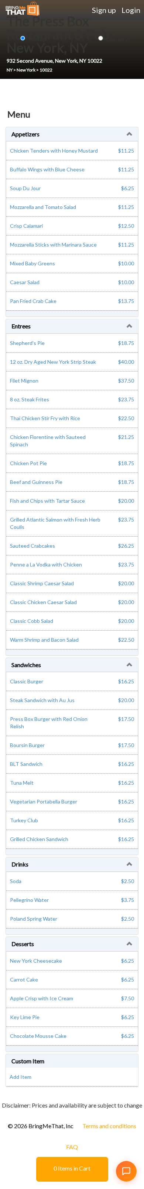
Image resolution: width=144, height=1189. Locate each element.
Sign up (104, 10)
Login (130, 10)
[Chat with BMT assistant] (126, 1171)
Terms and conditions (109, 1125)
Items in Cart (72, 1168)
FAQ (72, 1146)
